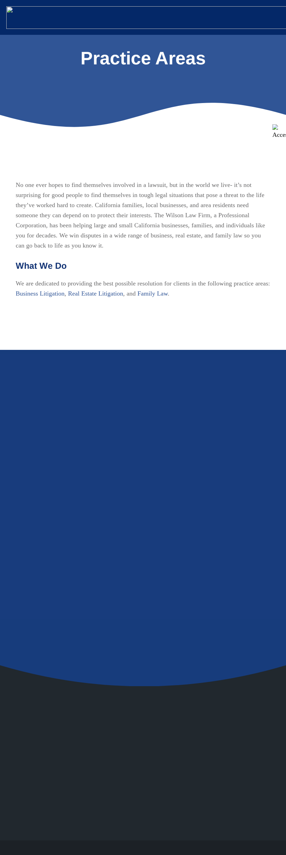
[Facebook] (228, 752)
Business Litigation (40, 293)
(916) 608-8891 (103, 800)
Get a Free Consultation (74, 597)
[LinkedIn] (228, 770)
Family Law (152, 293)
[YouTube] (247, 752)
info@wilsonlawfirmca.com (118, 784)
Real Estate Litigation (95, 293)
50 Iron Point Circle (105, 751)
